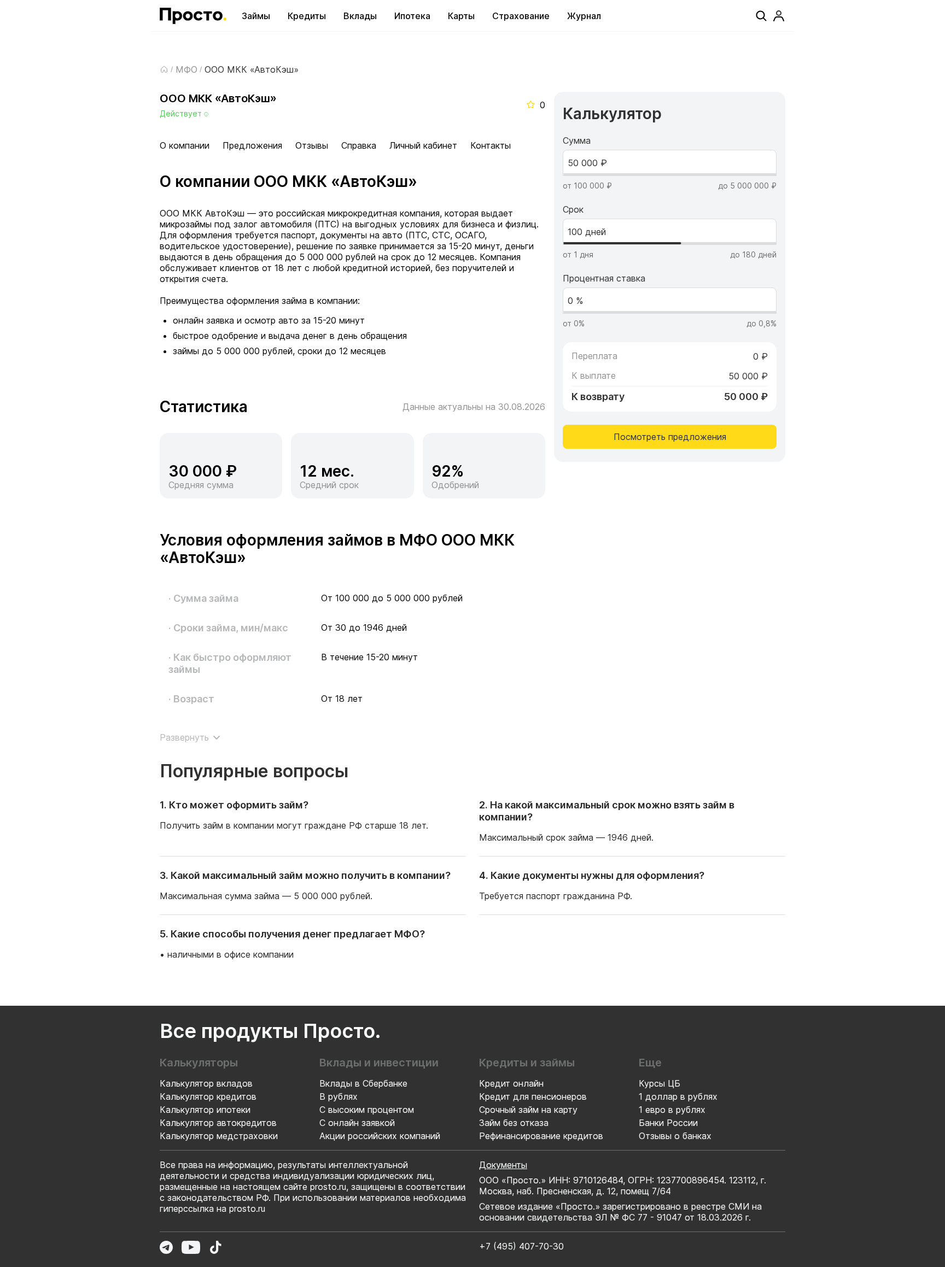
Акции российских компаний (379, 1135)
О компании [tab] (184, 145)
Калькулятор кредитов (208, 1096)
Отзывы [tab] (311, 145)
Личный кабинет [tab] (423, 145)
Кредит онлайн (511, 1083)
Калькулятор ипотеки (205, 1109)
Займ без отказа (514, 1122)
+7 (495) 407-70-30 (521, 1246)
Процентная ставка (604, 278)
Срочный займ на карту (528, 1109)
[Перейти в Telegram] (166, 1247)
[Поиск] (761, 15)
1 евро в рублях (672, 1109)
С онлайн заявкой (357, 1122)
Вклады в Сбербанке (363, 1083)
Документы (503, 1164)
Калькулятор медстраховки (219, 1135)
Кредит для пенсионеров (533, 1096)
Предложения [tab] (252, 145)
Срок (573, 209)
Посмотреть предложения (670, 436)
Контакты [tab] (490, 145)
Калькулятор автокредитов (218, 1122)
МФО (186, 69)
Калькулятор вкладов (206, 1083)
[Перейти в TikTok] (215, 1247)
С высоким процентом (366, 1109)
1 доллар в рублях (678, 1096)
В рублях (338, 1096)
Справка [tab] (358, 145)
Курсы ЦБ (659, 1083)
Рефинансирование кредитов (541, 1135)
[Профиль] (778, 15)
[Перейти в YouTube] (191, 1247)
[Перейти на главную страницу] (193, 16)
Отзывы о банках (675, 1135)
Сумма (577, 140)
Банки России (668, 1122)
